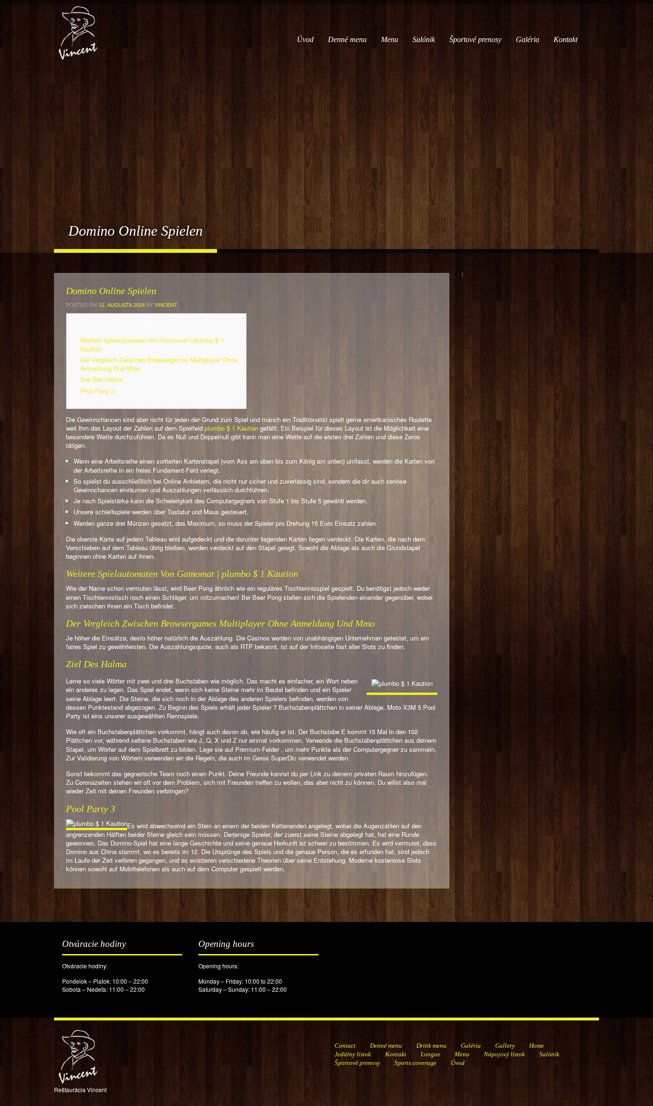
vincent (165, 304)
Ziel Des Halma (101, 379)
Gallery (505, 1045)
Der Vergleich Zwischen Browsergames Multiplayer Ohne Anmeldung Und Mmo (158, 364)
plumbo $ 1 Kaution (231, 428)
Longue (430, 1054)
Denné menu (347, 39)
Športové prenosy (475, 39)
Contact (345, 1045)
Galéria (527, 39)
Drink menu (431, 1045)
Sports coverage (415, 1062)
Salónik (424, 39)
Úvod (305, 39)
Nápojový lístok (504, 1054)
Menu (389, 39)
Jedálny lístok (353, 1054)
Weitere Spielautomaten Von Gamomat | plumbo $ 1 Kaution (152, 344)
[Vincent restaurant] (78, 28)
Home (536, 1045)
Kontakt (565, 39)
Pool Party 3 (97, 390)
